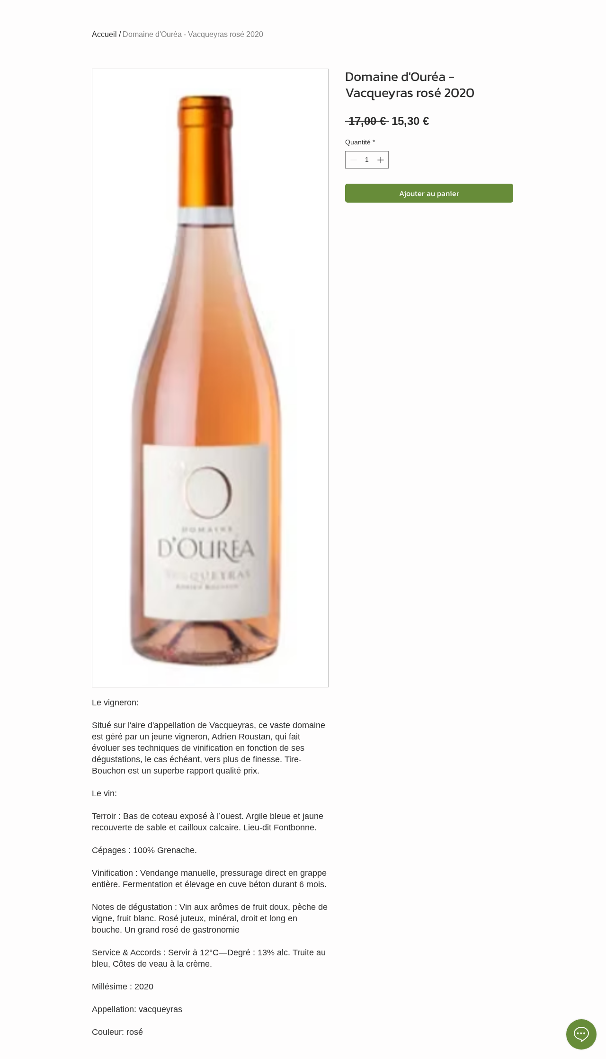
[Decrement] (352, 159)
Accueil (104, 34)
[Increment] (381, 159)
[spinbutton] (366, 159)
